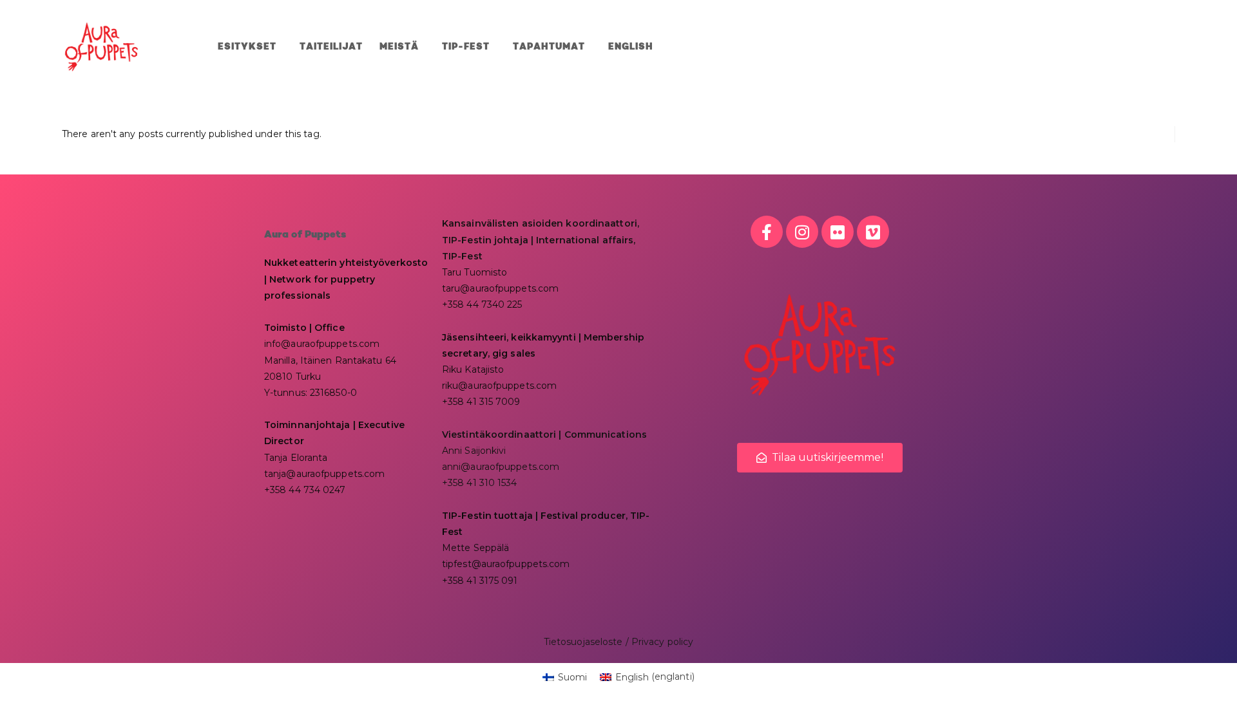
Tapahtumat (549, 46)
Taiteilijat (331, 46)
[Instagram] (802, 232)
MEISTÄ (399, 46)
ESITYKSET (247, 46)
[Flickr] (837, 232)
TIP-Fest (466, 46)
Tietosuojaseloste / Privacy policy (618, 642)
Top (1206, 679)
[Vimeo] (873, 232)
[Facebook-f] (767, 232)
